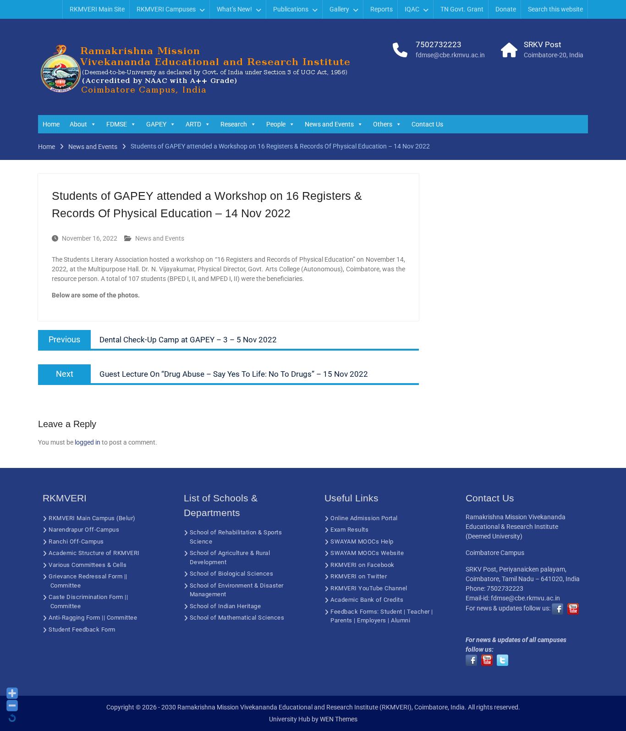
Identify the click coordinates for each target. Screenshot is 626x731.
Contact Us (427, 124)
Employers (371, 620)
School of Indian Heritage (225, 606)
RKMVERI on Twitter (358, 576)
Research (233, 124)
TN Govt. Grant (461, 9)
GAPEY (156, 124)
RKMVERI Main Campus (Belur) (92, 518)
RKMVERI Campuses (166, 9)
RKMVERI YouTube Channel (368, 588)
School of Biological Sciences (232, 573)
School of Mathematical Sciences (237, 617)
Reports (381, 9)
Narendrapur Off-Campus (84, 529)
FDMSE (116, 124)
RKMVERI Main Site (97, 9)
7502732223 (438, 44)
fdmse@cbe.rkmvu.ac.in (450, 55)
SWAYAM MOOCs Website (367, 553)
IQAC (412, 9)
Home (51, 124)
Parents (341, 620)
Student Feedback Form (82, 629)
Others (382, 124)
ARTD (193, 124)
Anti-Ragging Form (74, 617)
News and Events (329, 124)
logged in (87, 442)
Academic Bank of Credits (366, 599)
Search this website (555, 9)
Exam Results (349, 529)
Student (391, 611)
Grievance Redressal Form (85, 576)
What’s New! (234, 9)
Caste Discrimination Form (86, 597)
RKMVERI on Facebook (362, 564)
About (78, 124)
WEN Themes (338, 719)
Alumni (400, 620)
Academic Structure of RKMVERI (94, 553)
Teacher (418, 611)
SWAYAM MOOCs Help (362, 541)
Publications (290, 9)
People (276, 124)
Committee (65, 585)
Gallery (339, 9)
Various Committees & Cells (87, 564)
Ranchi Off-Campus (76, 541)
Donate (505, 9)
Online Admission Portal (364, 518)
